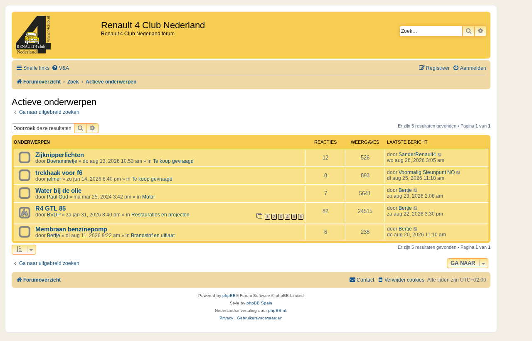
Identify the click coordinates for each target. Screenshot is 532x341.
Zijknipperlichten (59, 155)
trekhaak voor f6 (58, 172)
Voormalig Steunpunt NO (427, 172)
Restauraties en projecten (160, 215)
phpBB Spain (259, 303)
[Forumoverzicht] (57, 35)
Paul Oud (57, 197)
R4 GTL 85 (50, 208)
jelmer (54, 179)
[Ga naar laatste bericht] (440, 154)
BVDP (54, 215)
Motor (148, 197)
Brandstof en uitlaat (153, 235)
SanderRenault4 (417, 154)
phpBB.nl (277, 310)
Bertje (405, 190)
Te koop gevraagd (173, 161)
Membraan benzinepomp (71, 229)
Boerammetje (62, 161)
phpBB (229, 295)
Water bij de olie (58, 190)
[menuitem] (60, 68)
